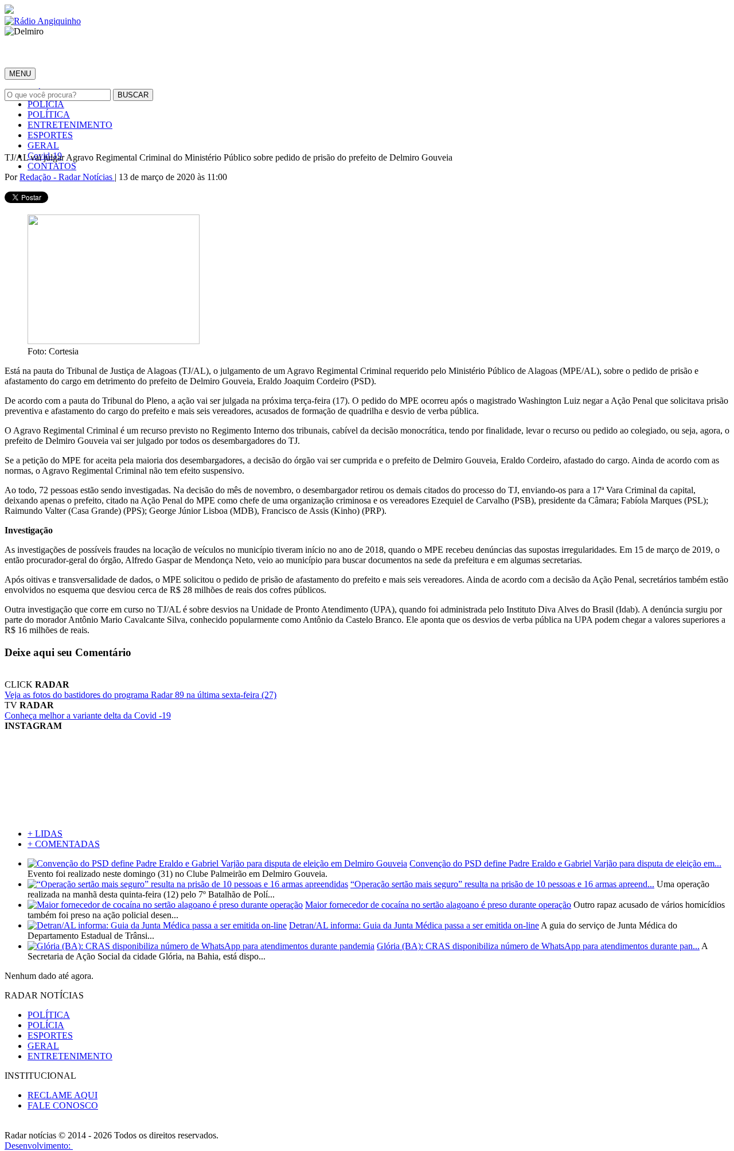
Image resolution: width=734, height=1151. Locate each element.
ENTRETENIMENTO (70, 125)
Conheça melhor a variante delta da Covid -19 (88, 715)
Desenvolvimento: (39, 1145)
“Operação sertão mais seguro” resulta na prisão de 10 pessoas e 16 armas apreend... (502, 884)
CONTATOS (52, 166)
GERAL (43, 145)
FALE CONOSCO (63, 1105)
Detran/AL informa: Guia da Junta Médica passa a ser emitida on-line (414, 925)
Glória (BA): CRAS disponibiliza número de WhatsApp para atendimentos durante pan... (538, 946)
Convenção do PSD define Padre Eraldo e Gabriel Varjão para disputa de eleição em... (565, 863)
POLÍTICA (49, 114)
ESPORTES (50, 135)
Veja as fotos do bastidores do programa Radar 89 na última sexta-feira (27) (140, 695)
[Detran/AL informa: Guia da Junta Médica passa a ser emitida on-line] (157, 925)
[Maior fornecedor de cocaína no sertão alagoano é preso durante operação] (165, 905)
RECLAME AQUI (62, 1095)
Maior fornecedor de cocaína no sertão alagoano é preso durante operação (438, 905)
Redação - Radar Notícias (67, 177)
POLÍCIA (46, 104)
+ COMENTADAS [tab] (64, 844)
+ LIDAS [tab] (45, 833)
